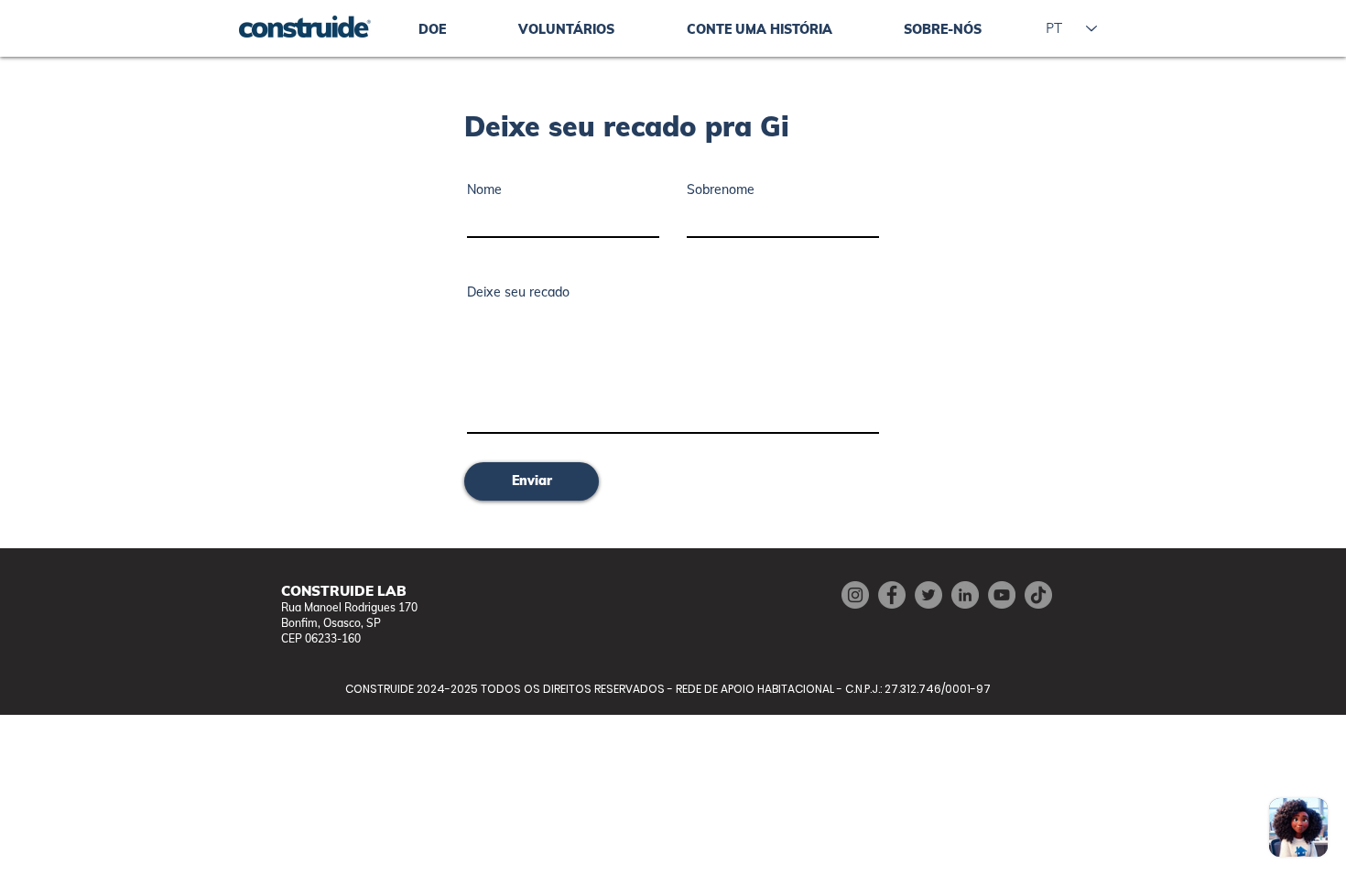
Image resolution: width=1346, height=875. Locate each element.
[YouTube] (1001, 595)
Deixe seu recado (518, 292)
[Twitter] (928, 595)
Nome (484, 189)
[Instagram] (855, 595)
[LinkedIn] (965, 595)
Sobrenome (720, 189)
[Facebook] (892, 595)
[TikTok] (1038, 595)
